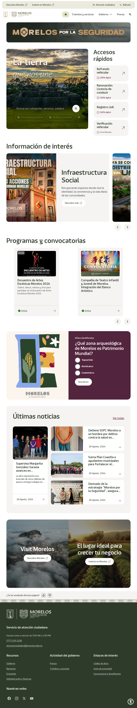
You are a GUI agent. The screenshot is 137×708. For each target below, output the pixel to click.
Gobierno (10, 663)
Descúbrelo (83, 382)
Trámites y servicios (59, 668)
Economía (11, 673)
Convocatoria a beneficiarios (107, 673)
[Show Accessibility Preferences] (130, 701)
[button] (118, 227)
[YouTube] (31, 698)
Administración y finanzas (18, 678)
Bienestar (11, 668)
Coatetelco (88, 372)
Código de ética (101, 663)
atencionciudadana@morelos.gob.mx (24, 645)
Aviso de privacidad (103, 668)
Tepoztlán (87, 359)
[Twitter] (24, 698)
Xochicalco (87, 366)
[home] (17, 14)
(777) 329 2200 (14, 640)
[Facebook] (9, 698)
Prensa (53, 663)
